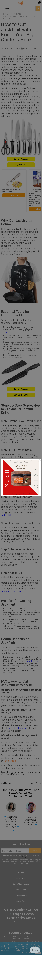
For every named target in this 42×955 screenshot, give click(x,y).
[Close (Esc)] (39, 460)
